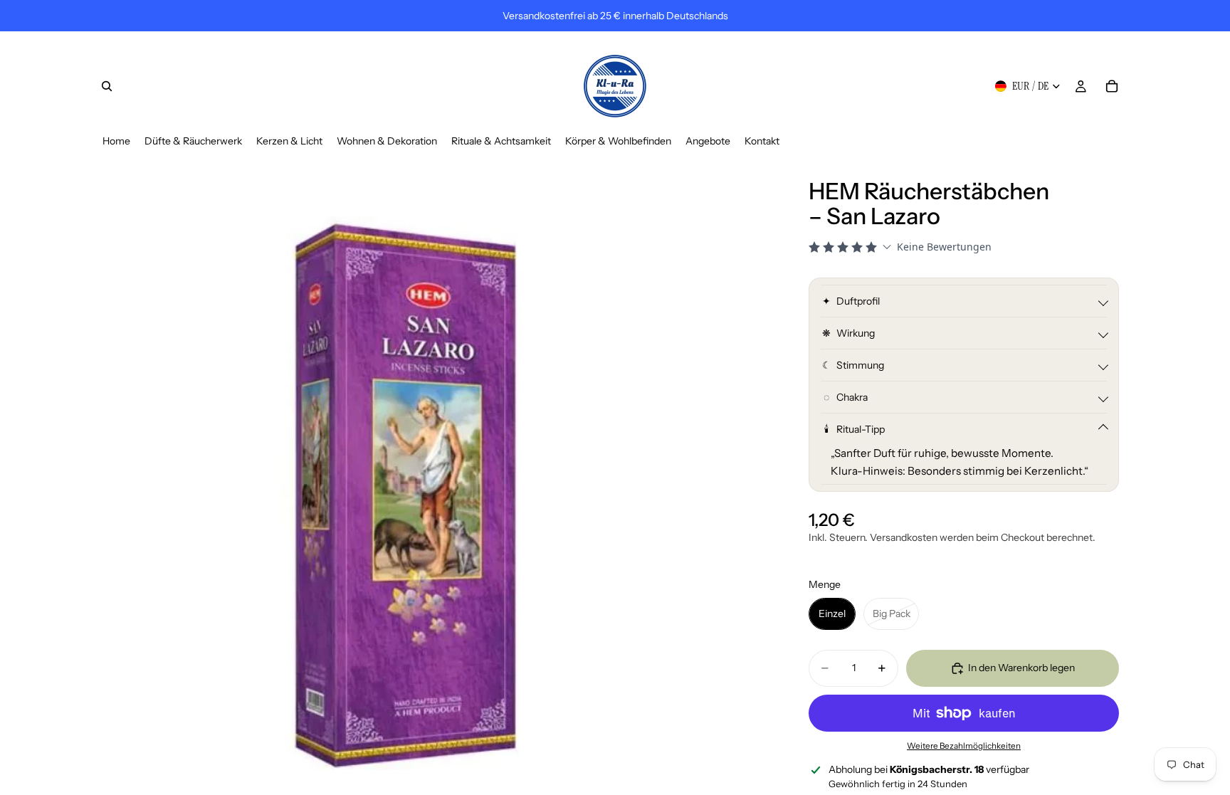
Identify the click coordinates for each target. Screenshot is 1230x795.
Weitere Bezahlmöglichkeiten (964, 746)
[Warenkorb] (1112, 86)
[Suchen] (106, 86)
